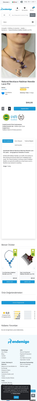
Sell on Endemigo (25, 364)
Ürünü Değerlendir (18, 302)
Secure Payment (25, 352)
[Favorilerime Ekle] (2, 94)
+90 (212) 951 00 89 (6, 384)
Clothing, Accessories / (14, 28)
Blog (2, 354)
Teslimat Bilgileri (29, 141)
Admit (16, 397)
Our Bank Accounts (25, 358)
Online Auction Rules (7, 378)
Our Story (4, 352)
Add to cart (10, 282)
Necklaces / (5, 30)
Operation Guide (25, 359)
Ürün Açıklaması (7, 141)
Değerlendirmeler (24, 87)
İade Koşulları (18, 145)
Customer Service (6, 382)
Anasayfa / (4, 28)
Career (3, 356)
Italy (16, 2)
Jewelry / (24, 28)
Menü (5, 22)
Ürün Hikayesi (18, 141)
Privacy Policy (16, 393)
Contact (3, 358)
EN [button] (29, 1)
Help (25, 1)
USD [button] (33, 1)
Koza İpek (4, 89)
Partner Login (24, 366)
